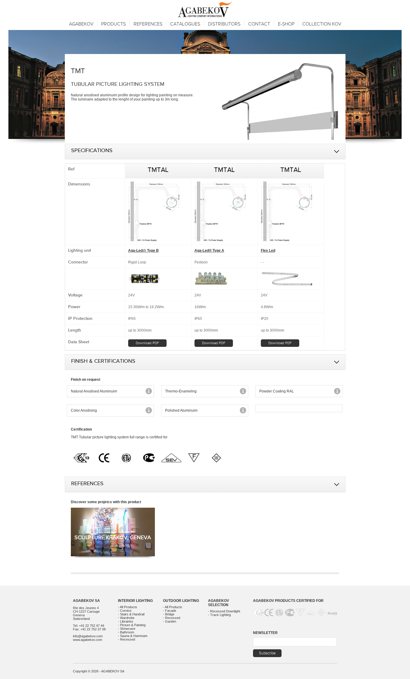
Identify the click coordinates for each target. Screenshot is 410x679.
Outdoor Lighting (181, 601)
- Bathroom (126, 632)
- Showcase (126, 628)
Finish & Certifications (103, 362)
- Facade (169, 610)
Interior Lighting (135, 601)
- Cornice (124, 610)
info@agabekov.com (88, 636)
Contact (259, 24)
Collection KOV (321, 24)
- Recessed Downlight (224, 611)
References (87, 484)
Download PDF (147, 343)
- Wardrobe (126, 618)
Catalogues (185, 24)
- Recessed (126, 639)
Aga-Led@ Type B (143, 250)
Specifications (92, 151)
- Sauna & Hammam (132, 636)
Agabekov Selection (218, 603)
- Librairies (125, 621)
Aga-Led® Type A (209, 250)
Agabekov (81, 24)
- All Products (127, 607)
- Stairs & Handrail (131, 614)
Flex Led (268, 250)
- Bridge (168, 614)
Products (113, 24)
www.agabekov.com (87, 639)
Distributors (224, 24)
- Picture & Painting (132, 625)
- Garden (169, 621)
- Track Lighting (219, 615)
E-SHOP (286, 24)
